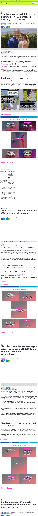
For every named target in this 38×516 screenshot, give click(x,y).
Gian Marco (3, 358)
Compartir (10, 116)
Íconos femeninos (10, 123)
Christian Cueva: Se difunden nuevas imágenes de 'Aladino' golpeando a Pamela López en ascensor (11, 193)
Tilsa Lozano (3, 23)
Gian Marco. (18, 415)
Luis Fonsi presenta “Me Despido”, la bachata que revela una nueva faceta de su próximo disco (19, 310)
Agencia (9, 114)
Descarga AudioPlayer (18, 0)
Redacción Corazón (7, 51)
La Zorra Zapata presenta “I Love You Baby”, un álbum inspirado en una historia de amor (10, 127)
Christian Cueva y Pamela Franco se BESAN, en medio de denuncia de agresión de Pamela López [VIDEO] (11, 182)
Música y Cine (5, 208)
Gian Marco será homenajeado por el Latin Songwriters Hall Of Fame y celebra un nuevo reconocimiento (10, 296)
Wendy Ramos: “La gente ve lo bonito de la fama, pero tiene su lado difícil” (10, 154)
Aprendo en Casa (13, 0)
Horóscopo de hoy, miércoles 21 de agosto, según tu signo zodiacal (11, 187)
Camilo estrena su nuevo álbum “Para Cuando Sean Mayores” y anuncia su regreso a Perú (27, 324)
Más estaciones (24, 0)
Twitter (29, 116)
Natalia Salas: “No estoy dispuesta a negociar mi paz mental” (27, 154)
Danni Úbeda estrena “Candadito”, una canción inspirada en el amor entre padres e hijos (27, 479)
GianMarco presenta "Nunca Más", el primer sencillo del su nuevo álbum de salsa (10, 324)
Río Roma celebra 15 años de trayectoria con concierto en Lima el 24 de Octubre (27, 296)
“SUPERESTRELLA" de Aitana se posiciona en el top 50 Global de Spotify (19, 140)
